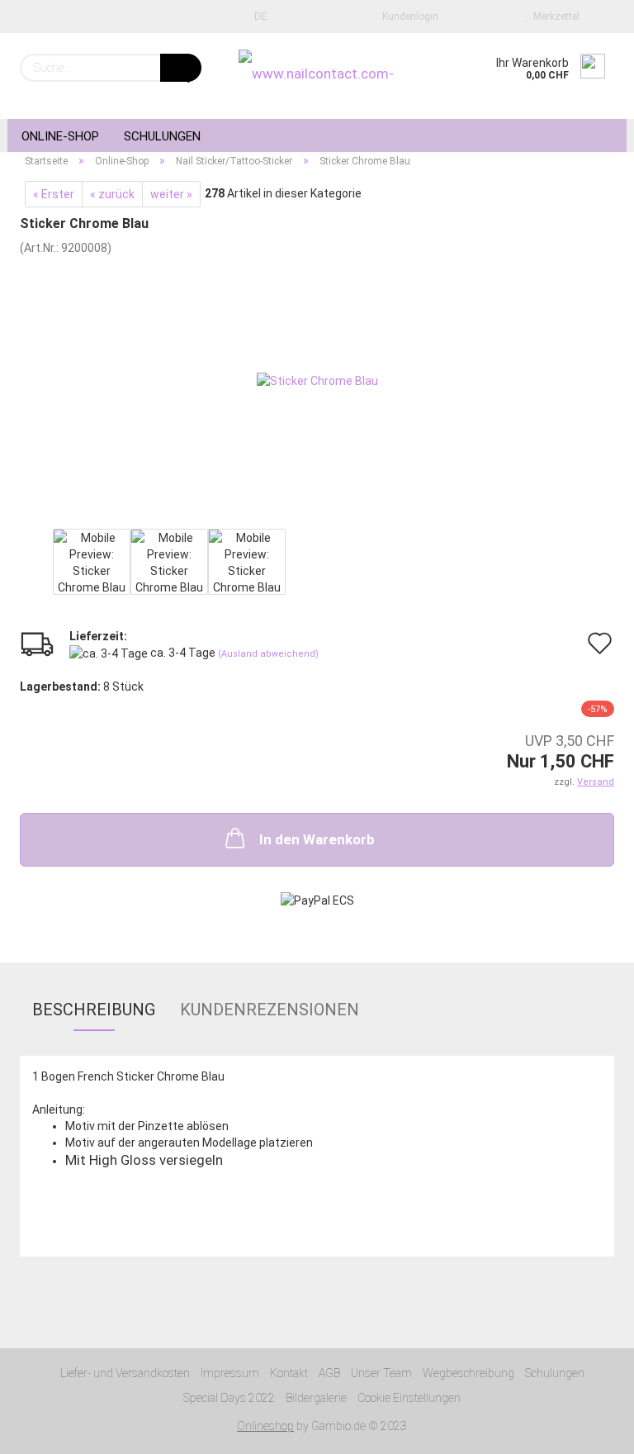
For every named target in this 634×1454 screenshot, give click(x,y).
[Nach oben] (588, 1429)
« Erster (53, 194)
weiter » (171, 194)
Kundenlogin (407, 16)
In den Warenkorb (317, 839)
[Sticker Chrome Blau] (317, 379)
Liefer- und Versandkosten (125, 1373)
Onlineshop (265, 1426)
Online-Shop (60, 136)
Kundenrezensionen (269, 1009)
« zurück (112, 194)
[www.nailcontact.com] (317, 76)
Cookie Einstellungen (409, 1397)
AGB (329, 1373)
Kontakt (289, 1373)
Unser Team (381, 1373)
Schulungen (162, 136)
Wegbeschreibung (468, 1373)
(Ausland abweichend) (268, 654)
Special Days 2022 (229, 1397)
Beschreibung (93, 1009)
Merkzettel (554, 16)
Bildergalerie (316, 1397)
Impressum (230, 1373)
